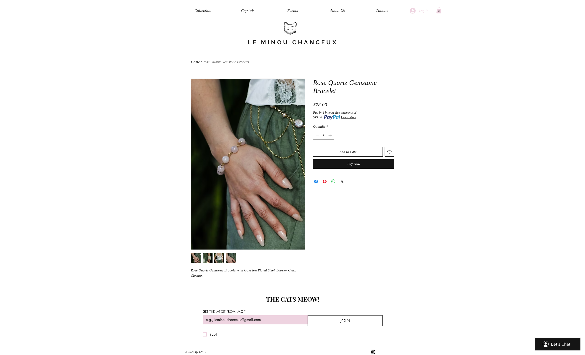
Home (195, 62)
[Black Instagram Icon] (373, 352)
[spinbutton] (323, 135)
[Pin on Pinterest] (324, 181)
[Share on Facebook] (316, 181)
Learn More (348, 117)
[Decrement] (317, 135)
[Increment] (330, 135)
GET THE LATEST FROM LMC (224, 311)
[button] (438, 10)
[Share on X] (342, 181)
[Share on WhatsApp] (333, 181)
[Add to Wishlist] (389, 152)
